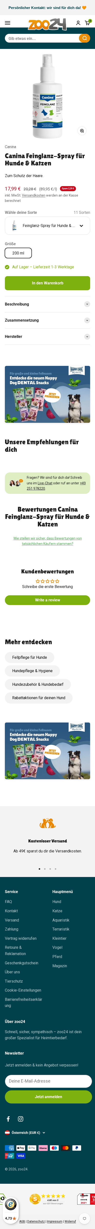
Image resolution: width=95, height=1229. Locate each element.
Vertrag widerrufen (21, 938)
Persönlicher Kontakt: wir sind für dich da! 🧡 (47, 8)
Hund (56, 901)
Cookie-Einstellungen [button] (23, 990)
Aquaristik (60, 920)
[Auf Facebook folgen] (8, 1119)
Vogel (57, 947)
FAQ (8, 901)
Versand (12, 920)
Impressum (54, 1221)
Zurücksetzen (63, 38)
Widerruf (70, 1221)
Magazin (59, 966)
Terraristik (60, 929)
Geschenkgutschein (21, 963)
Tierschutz (14, 981)
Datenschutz (36, 1221)
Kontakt (11, 911)
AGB (22, 1221)
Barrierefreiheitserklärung (23, 1002)
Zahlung (11, 929)
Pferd (57, 956)
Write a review (47, 600)
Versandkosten (33, 195)
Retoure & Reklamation (15, 950)
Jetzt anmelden (48, 1096)
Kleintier (59, 938)
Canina (10, 147)
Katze (57, 911)
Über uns (12, 972)
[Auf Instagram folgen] (20, 1119)
